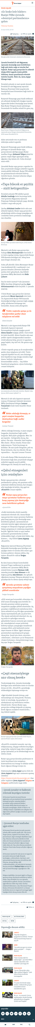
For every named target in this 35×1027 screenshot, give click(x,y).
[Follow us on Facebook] (3, 1013)
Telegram (28, 781)
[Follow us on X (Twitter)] (7, 1013)
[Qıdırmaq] (29, 1024)
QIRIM (15, 945)
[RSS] (24, 1013)
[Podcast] (29, 1013)
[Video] (5, 1024)
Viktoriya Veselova (7, 26)
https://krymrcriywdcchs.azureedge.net (15, 778)
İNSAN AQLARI (6, 8)
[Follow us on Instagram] (20, 1013)
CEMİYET (16, 932)
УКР (13, 1024)
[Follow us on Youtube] (11, 1013)
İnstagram (5, 783)
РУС (21, 1024)
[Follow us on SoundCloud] (16, 1013)
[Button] (14, 34)
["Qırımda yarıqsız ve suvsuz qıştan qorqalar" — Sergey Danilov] (7, 947)
